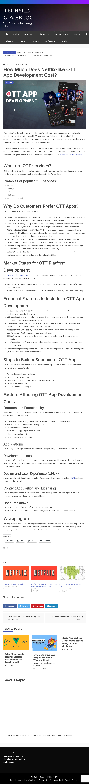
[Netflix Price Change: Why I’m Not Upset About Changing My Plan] (44, 573)
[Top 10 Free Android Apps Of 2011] (72, 573)
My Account (49, 41)
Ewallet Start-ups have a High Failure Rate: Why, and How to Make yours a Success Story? (44, 660)
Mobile (9, 82)
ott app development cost (15, 597)
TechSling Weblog (18, 14)
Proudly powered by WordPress (24, 780)
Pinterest (38, 606)
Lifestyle (9, 41)
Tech (15, 34)
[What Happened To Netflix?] (16, 573)
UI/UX (72, 478)
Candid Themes (72, 780)
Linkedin (53, 606)
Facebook (10, 606)
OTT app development (17, 275)
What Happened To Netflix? (14, 584)
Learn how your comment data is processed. (56, 735)
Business (28, 34)
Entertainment (60, 34)
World (22, 41)
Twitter (24, 606)
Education (43, 34)
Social (75, 34)
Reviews (35, 41)
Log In (64, 41)
